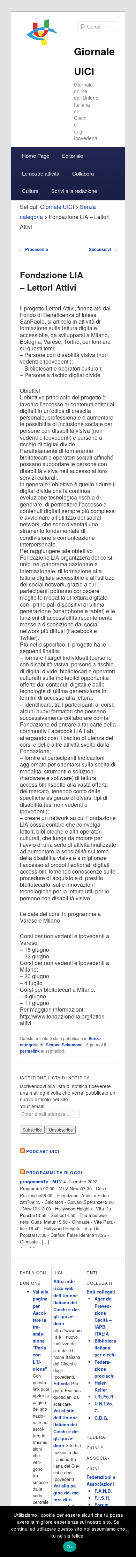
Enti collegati (100, 1292)
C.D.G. (101, 1418)
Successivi (102, 249)
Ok (70, 1546)
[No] (127, 1531)
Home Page (35, 155)
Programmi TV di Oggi (54, 1173)
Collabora (83, 173)
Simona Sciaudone (65, 1044)
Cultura (30, 190)
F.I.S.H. (102, 1498)
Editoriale (72, 155)
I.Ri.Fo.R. (105, 1397)
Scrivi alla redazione (74, 190)
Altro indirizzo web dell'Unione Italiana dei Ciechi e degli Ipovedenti (66, 1302)
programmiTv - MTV (41, 1181)
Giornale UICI (57, 207)
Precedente (34, 249)
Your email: (32, 1106)
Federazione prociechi (105, 1369)
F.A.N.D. (103, 1491)
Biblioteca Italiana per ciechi (105, 1348)
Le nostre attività (40, 173)
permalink (30, 1051)
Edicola (61, 1383)
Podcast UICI (42, 1151)
